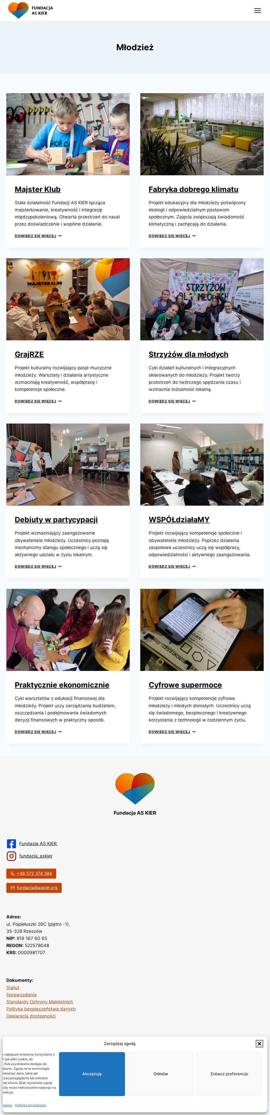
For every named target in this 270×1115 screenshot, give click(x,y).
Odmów (160, 1073)
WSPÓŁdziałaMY (179, 519)
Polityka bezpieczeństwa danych (41, 1009)
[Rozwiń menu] (257, 10)
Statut (12, 987)
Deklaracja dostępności (31, 1016)
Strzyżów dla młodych (188, 354)
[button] (259, 1043)
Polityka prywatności (30, 1105)
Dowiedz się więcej (38, 236)
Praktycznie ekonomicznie (62, 684)
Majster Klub (38, 189)
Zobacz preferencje (229, 1073)
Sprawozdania (21, 994)
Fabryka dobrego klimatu (193, 189)
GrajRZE (29, 354)
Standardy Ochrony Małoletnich (39, 1001)
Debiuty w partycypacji (56, 519)
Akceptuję (92, 1073)
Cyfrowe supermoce (185, 684)
